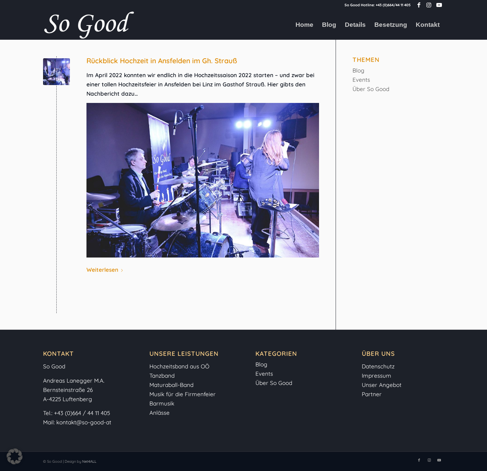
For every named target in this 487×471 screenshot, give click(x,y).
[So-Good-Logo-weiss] (89, 24)
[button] (14, 456)
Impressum (377, 375)
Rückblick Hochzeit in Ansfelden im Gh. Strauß (161, 60)
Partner (372, 394)
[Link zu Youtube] (439, 5)
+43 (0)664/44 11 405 (393, 5)
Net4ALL (88, 461)
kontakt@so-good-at (83, 422)
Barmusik (161, 403)
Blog (358, 70)
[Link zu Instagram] (429, 5)
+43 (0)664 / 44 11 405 (82, 412)
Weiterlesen (102, 269)
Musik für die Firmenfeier (182, 394)
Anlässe (159, 412)
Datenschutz (378, 366)
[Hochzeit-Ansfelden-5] (56, 71)
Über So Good (370, 88)
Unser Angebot (382, 384)
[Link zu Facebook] (419, 5)
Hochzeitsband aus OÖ (179, 366)
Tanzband (162, 375)
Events (361, 79)
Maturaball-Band (171, 384)
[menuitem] (304, 24)
